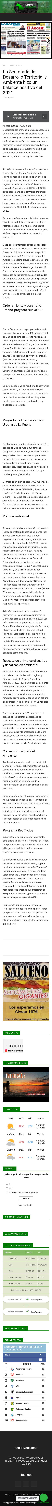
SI (10, 1184)
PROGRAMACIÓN (37, 1494)
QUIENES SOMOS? (20, 1494)
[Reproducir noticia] (8, 116)
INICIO (7, 1494)
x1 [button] (44, 116)
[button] (5, 17)
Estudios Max (43, 1502)
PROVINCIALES (16, 65)
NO (11, 1188)
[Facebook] (6, 104)
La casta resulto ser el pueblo (23, 1192)
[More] (32, 104)
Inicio (5, 65)
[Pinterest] (19, 104)
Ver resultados (26, 1205)
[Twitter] (12, 104)
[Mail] (26, 1484)
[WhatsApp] (26, 104)
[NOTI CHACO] (26, 7)
